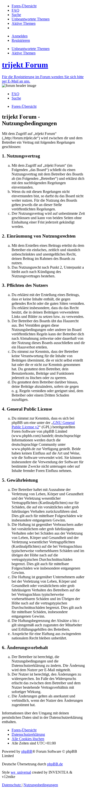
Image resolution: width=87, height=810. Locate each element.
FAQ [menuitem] (15, 94)
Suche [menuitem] (16, 98)
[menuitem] (24, 6)
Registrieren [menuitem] (21, 40)
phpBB (26, 751)
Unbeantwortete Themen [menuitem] (31, 49)
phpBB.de (55, 764)
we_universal (21, 772)
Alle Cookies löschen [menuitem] (28, 739)
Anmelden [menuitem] (20, 36)
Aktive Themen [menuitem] (24, 53)
